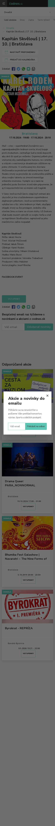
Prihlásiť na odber (36, 426)
